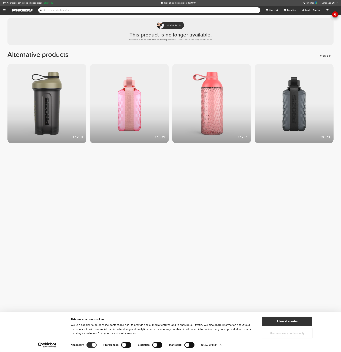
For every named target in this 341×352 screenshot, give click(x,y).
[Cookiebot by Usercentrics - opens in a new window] (47, 345)
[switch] (126, 345)
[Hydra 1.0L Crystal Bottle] (131, 105)
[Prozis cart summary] (327, 10)
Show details (209, 344)
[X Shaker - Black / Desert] (48, 105)
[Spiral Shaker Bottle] (213, 105)
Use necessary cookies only (287, 333)
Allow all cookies (287, 321)
